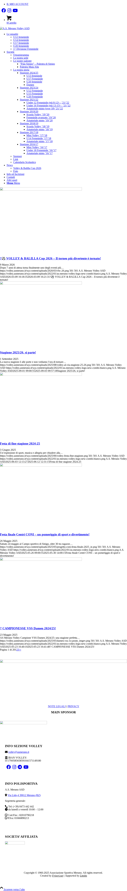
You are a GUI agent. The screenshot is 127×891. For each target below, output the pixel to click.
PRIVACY (73, 706)
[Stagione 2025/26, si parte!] (41, 283)
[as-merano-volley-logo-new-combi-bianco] (15, 28)
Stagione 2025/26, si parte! (18, 352)
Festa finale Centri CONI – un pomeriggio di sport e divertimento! (44, 534)
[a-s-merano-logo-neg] (63, 662)
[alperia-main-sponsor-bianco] (23, 723)
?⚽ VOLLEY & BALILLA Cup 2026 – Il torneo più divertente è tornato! (50, 258)
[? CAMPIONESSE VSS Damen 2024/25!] (41, 559)
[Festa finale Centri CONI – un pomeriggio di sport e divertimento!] (41, 465)
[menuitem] (67, 4)
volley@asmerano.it (18, 752)
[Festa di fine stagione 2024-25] (41, 374)
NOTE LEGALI (57, 706)
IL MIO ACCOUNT (17, 4)
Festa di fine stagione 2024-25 (20, 443)
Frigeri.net (57, 875)
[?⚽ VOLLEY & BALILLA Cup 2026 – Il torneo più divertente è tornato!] (41, 189)
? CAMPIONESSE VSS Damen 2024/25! (28, 628)
